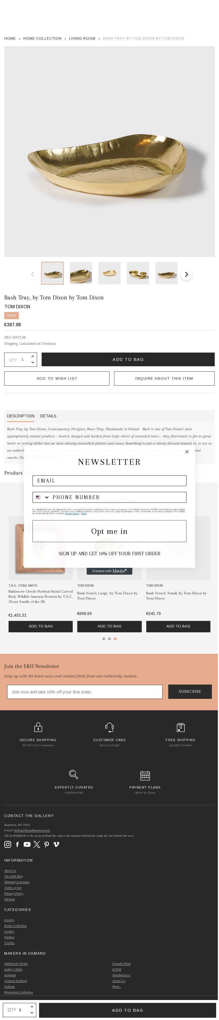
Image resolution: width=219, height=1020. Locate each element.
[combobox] (41, 497)
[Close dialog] (186, 451)
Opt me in (109, 531)
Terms (84, 513)
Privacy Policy (72, 513)
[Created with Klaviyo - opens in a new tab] (109, 571)
